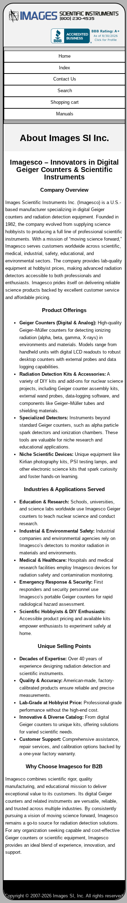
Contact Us (64, 79)
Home (65, 56)
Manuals (64, 113)
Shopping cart (64, 102)
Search (65, 90)
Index (64, 67)
